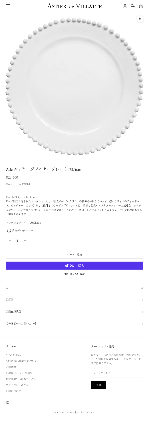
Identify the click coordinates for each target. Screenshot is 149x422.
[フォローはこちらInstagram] (7, 402)
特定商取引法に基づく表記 (21, 379)
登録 (98, 385)
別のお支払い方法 (74, 274)
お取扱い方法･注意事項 (19, 373)
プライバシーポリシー (18, 385)
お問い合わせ (13, 391)
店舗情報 (11, 367)
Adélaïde (35, 222)
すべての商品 (13, 355)
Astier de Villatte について (21, 361)
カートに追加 (74, 254)
